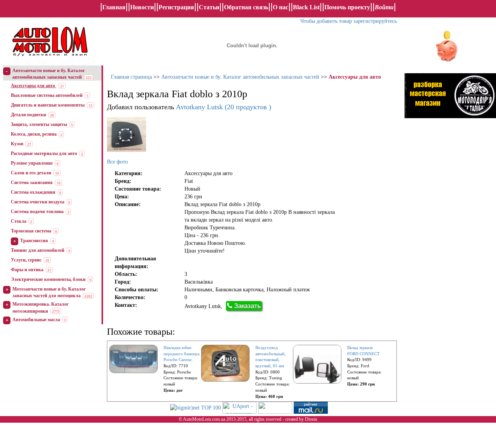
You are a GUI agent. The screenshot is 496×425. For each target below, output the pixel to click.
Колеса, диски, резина (34, 134)
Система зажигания (32, 182)
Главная (114, 7)
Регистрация (176, 7)
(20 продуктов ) (223, 107)
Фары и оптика (27, 269)
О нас (280, 7)
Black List (306, 7)
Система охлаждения (33, 192)
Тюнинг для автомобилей (37, 250)
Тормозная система (31, 231)
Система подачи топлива (37, 211)
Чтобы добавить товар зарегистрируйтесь (348, 21)
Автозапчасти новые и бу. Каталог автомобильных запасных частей (240, 77)
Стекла (18, 221)
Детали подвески (28, 114)
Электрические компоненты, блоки (48, 279)
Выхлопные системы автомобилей (47, 95)
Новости (142, 7)
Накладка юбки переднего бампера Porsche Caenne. (182, 353)
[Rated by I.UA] (275, 407)
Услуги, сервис (26, 260)
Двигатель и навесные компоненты (47, 105)
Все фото (117, 162)
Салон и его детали (31, 173)
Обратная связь (246, 7)
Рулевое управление (32, 163)
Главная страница (131, 77)
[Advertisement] (441, 242)
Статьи (209, 7)
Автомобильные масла (36, 319)
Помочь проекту (347, 7)
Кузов (17, 143)
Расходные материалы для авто (44, 153)
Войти (384, 7)
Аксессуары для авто (33, 85)
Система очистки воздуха (37, 202)
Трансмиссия (34, 240)
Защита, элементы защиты (39, 124)
